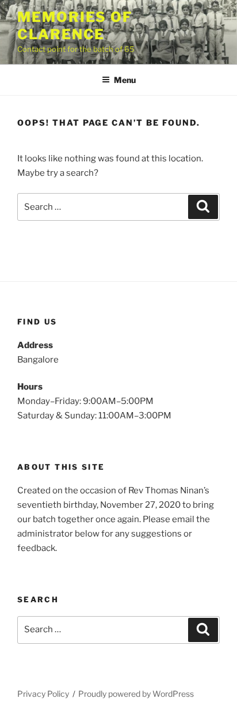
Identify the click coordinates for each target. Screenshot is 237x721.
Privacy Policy (43, 694)
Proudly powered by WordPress (136, 694)
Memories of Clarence (74, 26)
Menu (125, 80)
